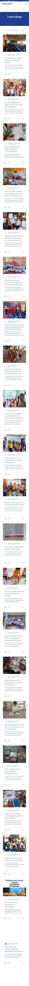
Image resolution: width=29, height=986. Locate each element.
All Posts (4, 30)
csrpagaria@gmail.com (13, 0)
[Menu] (27, 3)
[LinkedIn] (27, 0)
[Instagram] (24, 0)
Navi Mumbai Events (13, 30)
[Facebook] (25, 0)
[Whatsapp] (23, 0)
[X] (26, 0)
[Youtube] (28, 0)
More (22, 30)
